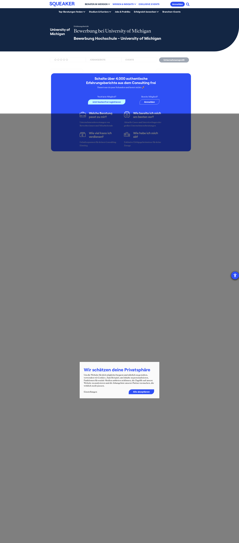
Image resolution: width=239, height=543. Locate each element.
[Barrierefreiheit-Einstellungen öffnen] (235, 275)
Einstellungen (90, 392)
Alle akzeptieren (141, 391)
